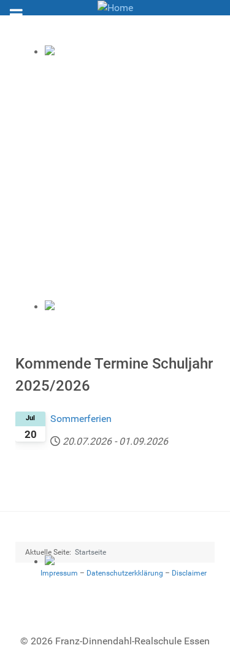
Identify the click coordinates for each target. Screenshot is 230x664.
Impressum (59, 573)
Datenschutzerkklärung (124, 573)
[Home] (115, 7)
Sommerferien (81, 418)
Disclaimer (189, 573)
